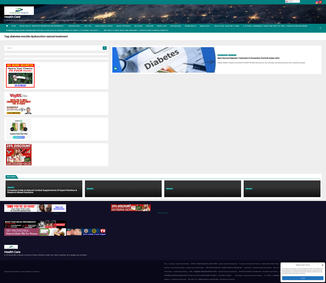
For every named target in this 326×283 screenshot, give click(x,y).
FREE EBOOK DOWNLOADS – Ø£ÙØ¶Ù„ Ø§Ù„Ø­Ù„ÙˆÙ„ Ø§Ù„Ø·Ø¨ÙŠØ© (224, 267)
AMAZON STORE (74, 26)
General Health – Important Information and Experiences (258, 267)
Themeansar (36, 271)
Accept (303, 278)
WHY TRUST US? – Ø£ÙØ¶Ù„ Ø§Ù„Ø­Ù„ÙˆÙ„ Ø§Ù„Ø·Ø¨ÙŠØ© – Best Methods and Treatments (211, 279)
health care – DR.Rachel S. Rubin (226, 26)
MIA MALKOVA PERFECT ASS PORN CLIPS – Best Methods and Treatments (258, 271)
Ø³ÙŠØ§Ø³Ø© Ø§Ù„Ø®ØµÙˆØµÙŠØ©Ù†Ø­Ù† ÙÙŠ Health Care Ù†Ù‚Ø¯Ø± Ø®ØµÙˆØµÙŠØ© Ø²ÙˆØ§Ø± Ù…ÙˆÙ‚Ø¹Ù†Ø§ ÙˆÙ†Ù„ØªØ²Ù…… (53, 30)
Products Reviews (222, 55)
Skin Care (149, 26)
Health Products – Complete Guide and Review (175, 271)
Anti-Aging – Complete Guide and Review (179, 263)
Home (165, 263)
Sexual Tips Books (123, 26)
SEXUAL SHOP (205, 26)
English (290, 1)
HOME (14, 26)
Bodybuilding (175, 26)
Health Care (12, 17)
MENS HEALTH (11, 187)
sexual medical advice (104, 26)
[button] (322, 265)
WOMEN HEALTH (190, 26)
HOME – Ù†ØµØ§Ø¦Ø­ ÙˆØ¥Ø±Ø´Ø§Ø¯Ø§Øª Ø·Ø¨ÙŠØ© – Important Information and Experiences (213, 271)
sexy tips (87, 26)
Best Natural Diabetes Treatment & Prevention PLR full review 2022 (248, 58)
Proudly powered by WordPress (12, 271)
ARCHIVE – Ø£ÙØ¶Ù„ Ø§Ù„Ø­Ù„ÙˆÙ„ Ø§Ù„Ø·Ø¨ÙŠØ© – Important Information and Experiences (214, 263)
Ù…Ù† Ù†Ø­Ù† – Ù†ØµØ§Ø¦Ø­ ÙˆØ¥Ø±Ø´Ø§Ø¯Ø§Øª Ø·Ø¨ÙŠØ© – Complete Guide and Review (275, 26)
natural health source (163, 213)
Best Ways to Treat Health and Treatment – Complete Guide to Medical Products (136, 30)
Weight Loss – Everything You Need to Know (175, 279)
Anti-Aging (138, 26)
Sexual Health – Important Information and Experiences (41, 26)
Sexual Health (232, 55)
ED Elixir (56, 213)
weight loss (162, 26)
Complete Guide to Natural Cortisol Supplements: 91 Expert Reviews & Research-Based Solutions (42, 191)
